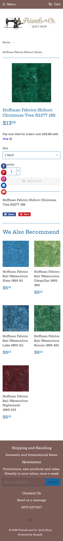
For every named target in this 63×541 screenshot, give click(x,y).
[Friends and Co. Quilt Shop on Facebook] (31, 520)
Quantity (8, 164)
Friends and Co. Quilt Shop (35, 530)
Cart (56, 4)
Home (6, 42)
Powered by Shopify (30, 534)
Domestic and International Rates (31, 455)
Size (5, 148)
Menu (11, 4)
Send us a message (31, 500)
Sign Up (53, 482)
